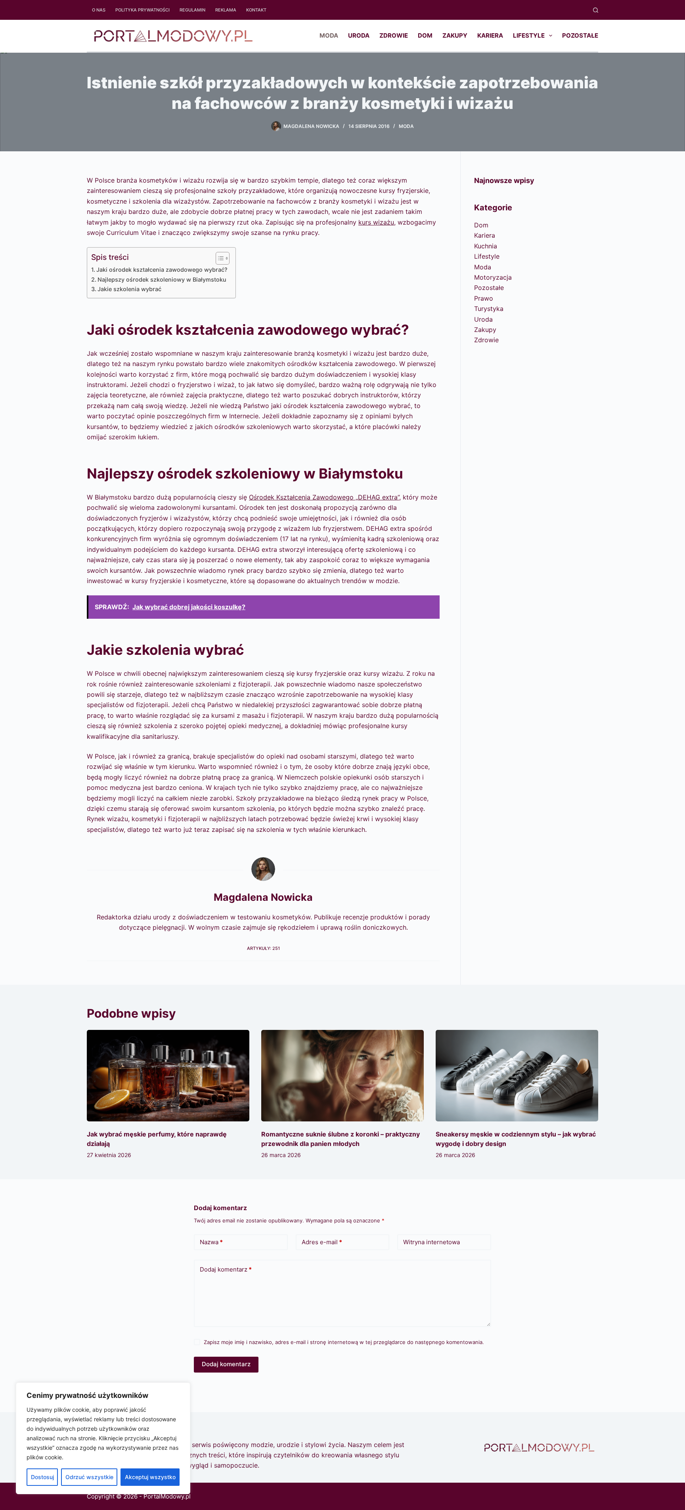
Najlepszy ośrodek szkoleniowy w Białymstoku (162, 279)
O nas (98, 10)
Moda (329, 35)
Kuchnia (485, 246)
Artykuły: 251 (263, 948)
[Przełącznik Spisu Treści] (219, 258)
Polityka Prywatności (142, 10)
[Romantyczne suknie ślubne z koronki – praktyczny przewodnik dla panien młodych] (342, 1075)
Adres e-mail (322, 1242)
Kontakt (256, 10)
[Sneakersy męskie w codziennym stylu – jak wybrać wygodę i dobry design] (517, 1075)
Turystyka (488, 309)
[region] (103, 1438)
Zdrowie (393, 35)
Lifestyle (529, 35)
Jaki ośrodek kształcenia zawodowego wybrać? (162, 269)
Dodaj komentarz (226, 1269)
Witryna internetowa (431, 1242)
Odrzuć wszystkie (89, 1477)
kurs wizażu (376, 222)
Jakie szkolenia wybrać (129, 289)
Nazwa (211, 1242)
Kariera (490, 35)
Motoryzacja (493, 277)
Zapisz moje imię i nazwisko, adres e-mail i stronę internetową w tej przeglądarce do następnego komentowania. (344, 1342)
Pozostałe (580, 35)
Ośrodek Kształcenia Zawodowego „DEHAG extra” (324, 497)
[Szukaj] (595, 10)
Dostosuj (42, 1477)
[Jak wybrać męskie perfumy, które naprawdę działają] (168, 1075)
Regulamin (192, 10)
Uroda (358, 35)
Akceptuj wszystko (150, 1477)
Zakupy (454, 35)
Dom (425, 35)
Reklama (225, 10)
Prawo (483, 298)
